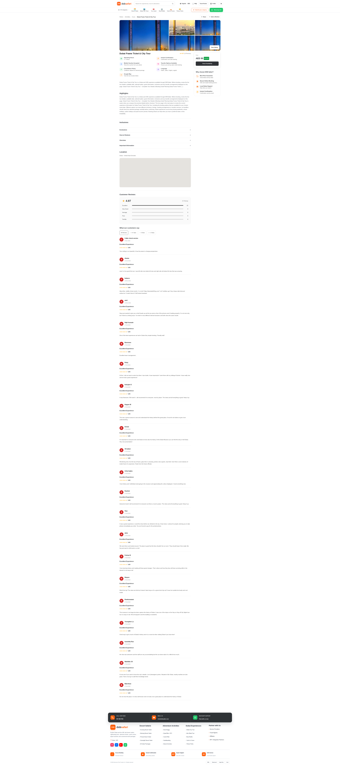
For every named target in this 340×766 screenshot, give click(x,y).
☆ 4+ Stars (133, 232)
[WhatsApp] (125, 745)
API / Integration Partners (217, 739)
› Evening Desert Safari (146, 729)
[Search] (173, 4)
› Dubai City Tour (190, 729)
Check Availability (207, 63)
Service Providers (215, 729)
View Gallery (214, 47)
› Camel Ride (166, 737)
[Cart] (221, 3)
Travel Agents (213, 732)
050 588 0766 (119, 719)
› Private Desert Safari (145, 737)
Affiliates (212, 736)
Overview (123, 140)
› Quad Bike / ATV (167, 733)
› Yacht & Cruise (190, 740)
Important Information (127, 145)
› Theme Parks (189, 744)
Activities (127, 17)
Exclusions (123, 130)
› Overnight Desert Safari (146, 740)
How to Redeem (125, 135)
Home (121, 17)
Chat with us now (203, 719)
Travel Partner (203, 3)
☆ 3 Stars (142, 232)
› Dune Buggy (166, 729)
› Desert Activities (167, 744)
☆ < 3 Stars (151, 232)
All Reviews (124, 232)
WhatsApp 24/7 (218, 10)
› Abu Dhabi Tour (190, 733)
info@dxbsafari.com (163, 719)
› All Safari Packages (145, 744)
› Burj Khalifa (189, 737)
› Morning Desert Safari (145, 733)
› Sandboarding (166, 740)
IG (112, 744)
